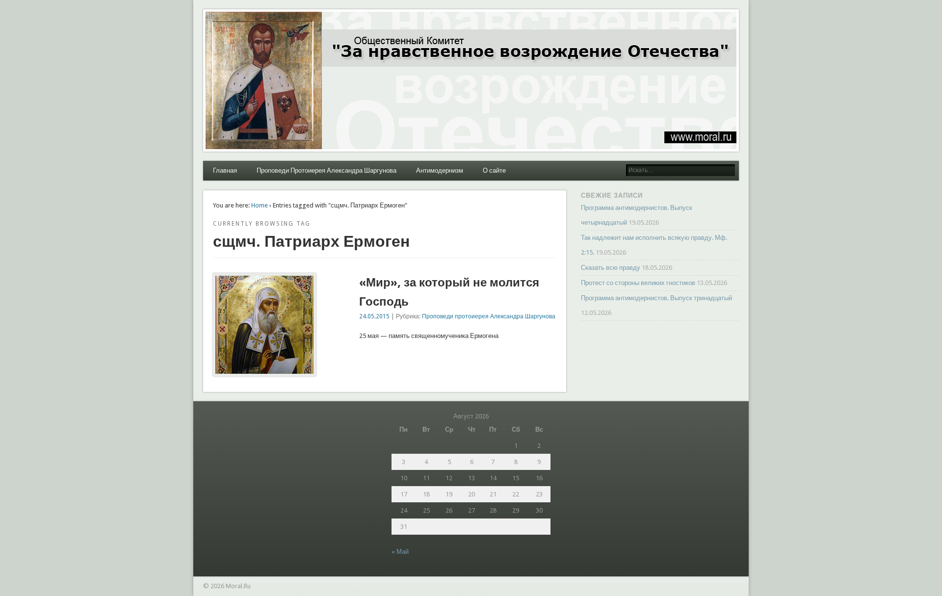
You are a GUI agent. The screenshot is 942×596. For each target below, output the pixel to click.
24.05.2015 (374, 316)
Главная (225, 170)
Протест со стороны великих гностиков (638, 282)
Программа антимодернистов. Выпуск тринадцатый (656, 298)
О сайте (494, 170)
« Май (400, 551)
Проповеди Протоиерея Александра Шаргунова (326, 170)
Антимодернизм (439, 170)
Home (259, 205)
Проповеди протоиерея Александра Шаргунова (488, 316)
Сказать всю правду (610, 267)
